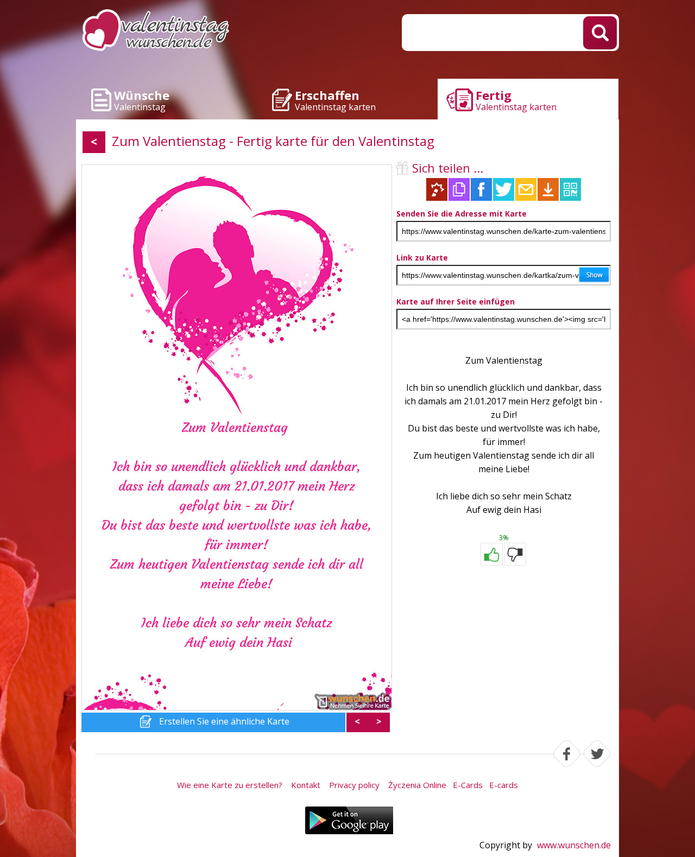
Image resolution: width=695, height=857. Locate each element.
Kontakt (305, 784)
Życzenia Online (417, 784)
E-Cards (468, 784)
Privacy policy (354, 784)
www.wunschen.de (574, 845)
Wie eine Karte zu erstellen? (229, 784)
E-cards (503, 784)
